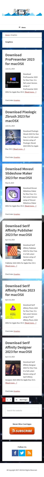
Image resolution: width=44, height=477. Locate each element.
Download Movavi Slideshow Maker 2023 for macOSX (19, 173)
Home (7, 35)
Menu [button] (24, 27)
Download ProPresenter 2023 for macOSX (19, 59)
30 (16, 400)
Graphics (17, 100)
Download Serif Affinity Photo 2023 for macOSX (20, 290)
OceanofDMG (22, 12)
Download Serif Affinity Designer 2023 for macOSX (18, 347)
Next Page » (24, 400)
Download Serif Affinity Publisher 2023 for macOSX (19, 230)
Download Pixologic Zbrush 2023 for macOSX (20, 116)
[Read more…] (30, 92)
